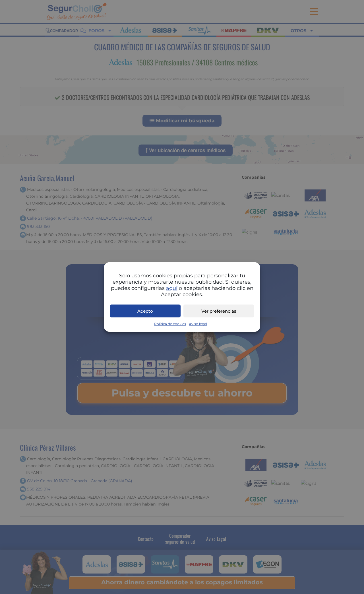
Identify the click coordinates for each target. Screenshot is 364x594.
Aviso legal (198, 324)
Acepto (145, 311)
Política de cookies (170, 324)
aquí (171, 288)
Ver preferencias (218, 311)
